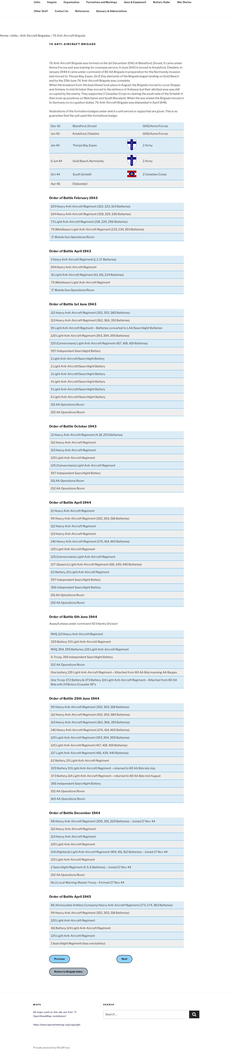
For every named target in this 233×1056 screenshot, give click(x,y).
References (82, 11)
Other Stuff (41, 11)
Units (14, 35)
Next (124, 958)
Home (4, 35)
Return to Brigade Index (68, 971)
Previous (59, 958)
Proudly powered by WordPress (51, 1047)
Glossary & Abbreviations (111, 11)
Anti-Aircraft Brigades (35, 35)
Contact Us (61, 11)
